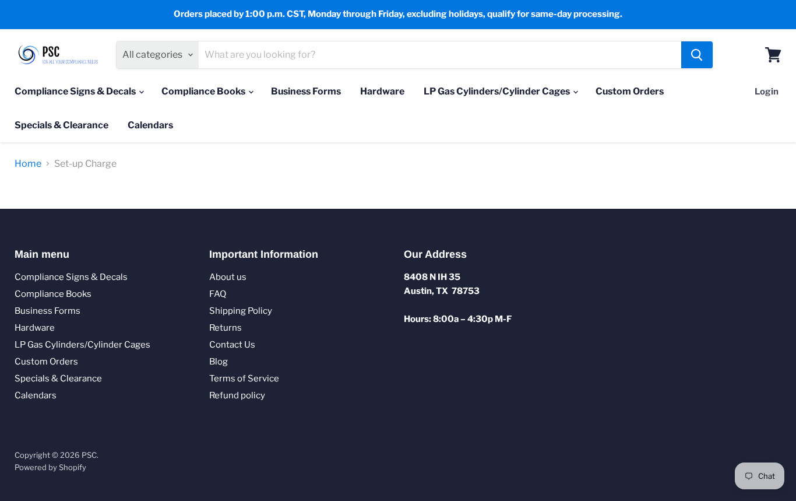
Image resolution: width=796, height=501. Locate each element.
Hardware (382, 91)
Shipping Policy (240, 311)
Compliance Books (204, 91)
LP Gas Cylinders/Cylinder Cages (498, 91)
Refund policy (237, 395)
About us (227, 277)
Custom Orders (630, 91)
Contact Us (232, 344)
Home (28, 164)
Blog (218, 361)
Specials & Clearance (61, 125)
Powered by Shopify (50, 467)
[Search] (697, 54)
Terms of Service (244, 378)
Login (767, 91)
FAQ (217, 294)
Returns (225, 328)
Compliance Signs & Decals (76, 91)
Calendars (150, 125)
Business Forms (306, 91)
